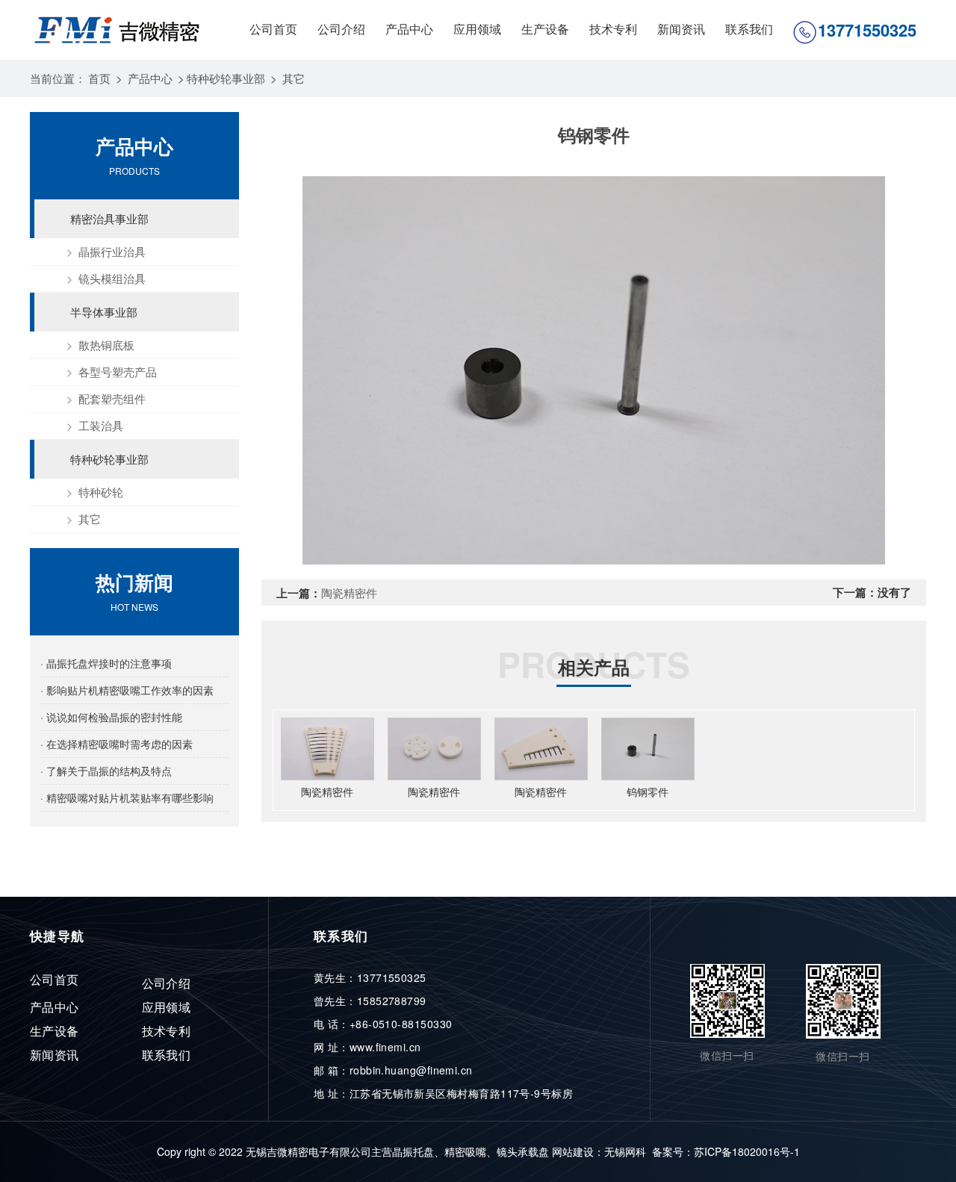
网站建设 (573, 1151)
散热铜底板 (106, 344)
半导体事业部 (103, 312)
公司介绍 (341, 28)
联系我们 (749, 28)
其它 (293, 78)
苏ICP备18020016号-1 (747, 1151)
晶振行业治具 (112, 251)
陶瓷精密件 (349, 592)
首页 (99, 78)
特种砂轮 (100, 492)
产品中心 (409, 28)
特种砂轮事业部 (226, 78)
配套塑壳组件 (112, 398)
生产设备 (545, 28)
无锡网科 (625, 1151)
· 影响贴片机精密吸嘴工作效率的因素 (127, 689)
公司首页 (273, 28)
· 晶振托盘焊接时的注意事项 (106, 663)
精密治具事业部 (109, 218)
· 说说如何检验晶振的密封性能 (111, 716)
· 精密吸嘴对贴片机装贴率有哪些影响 (127, 797)
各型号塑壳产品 (117, 371)
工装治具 (100, 425)
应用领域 (477, 28)
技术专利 (613, 28)
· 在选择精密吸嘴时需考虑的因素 (116, 743)
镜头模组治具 (112, 278)
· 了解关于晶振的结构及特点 (106, 770)
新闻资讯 (681, 28)
